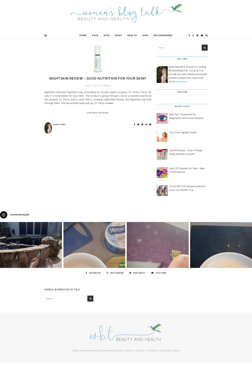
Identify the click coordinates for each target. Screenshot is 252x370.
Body (118, 35)
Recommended (163, 35)
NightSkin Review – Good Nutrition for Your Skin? (97, 78)
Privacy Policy (165, 350)
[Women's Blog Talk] (126, 13)
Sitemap (176, 350)
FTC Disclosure (151, 350)
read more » (182, 81)
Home (83, 35)
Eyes (107, 35)
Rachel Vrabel (59, 124)
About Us (129, 350)
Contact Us (139, 350)
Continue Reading (98, 112)
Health (132, 35)
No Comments (105, 85)
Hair (145, 35)
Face (95, 35)
